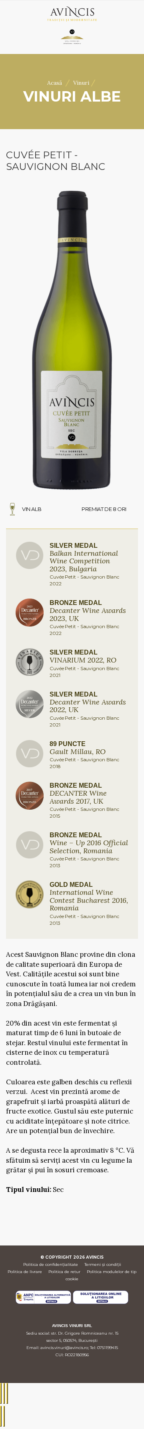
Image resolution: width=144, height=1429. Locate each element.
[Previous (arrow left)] (1, 1416)
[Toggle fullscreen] (4, 1393)
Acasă (54, 82)
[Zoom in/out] (7, 1393)
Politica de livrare (25, 1271)
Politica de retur (64, 1271)
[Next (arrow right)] (4, 1416)
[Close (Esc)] (1, 1393)
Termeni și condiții (102, 1264)
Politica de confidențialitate (50, 1264)
